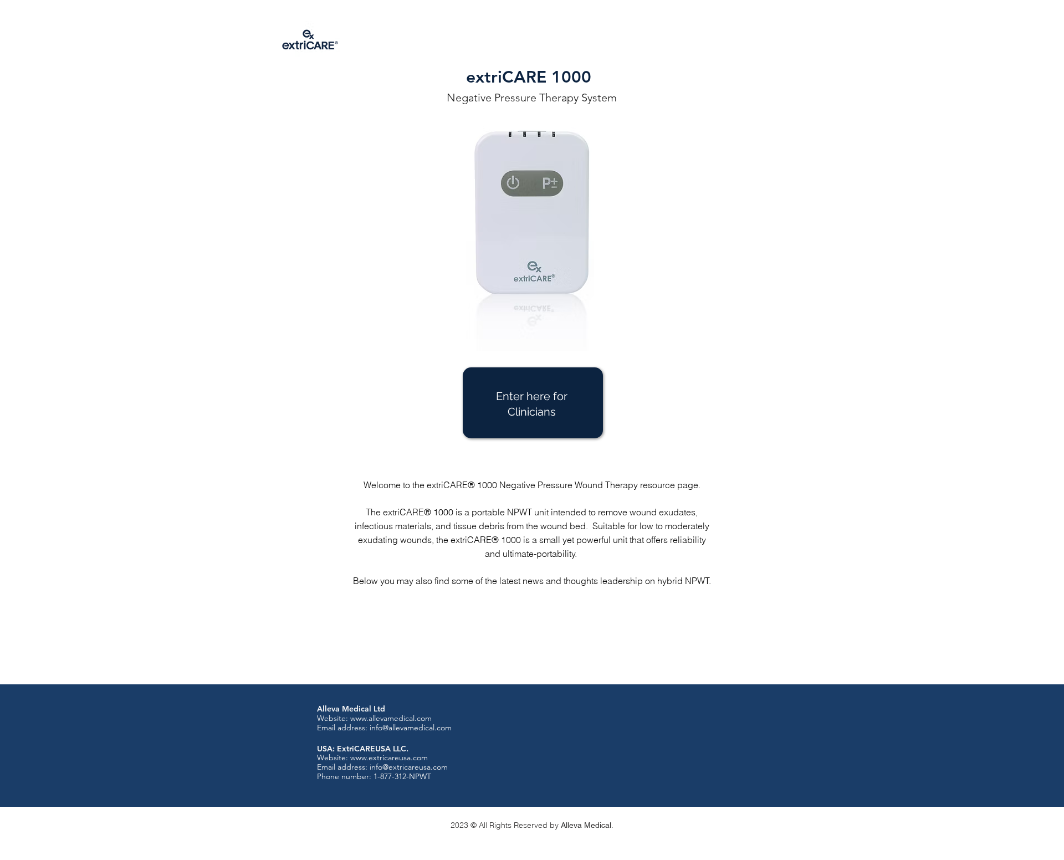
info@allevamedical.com (411, 728)
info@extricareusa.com (409, 767)
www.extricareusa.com (389, 757)
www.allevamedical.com (391, 718)
